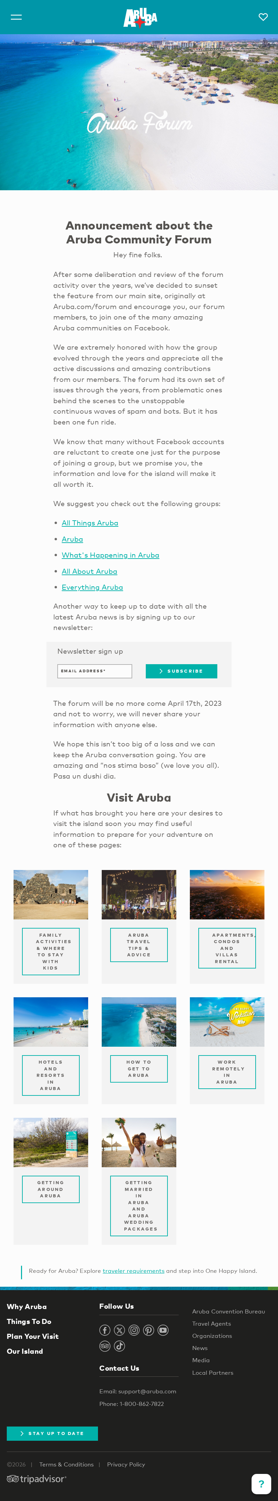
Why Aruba (27, 1306)
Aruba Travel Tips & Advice (139, 945)
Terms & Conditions (66, 1464)
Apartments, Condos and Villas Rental (234, 948)
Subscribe (185, 671)
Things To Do (29, 1321)
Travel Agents (211, 1323)
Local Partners (212, 1372)
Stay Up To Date (56, 1433)
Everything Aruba (92, 587)
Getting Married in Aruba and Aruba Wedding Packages (141, 1206)
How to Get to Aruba (139, 1068)
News (199, 1347)
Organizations (212, 1335)
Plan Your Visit (33, 1336)
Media (201, 1360)
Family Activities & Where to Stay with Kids (54, 951)
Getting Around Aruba (51, 1189)
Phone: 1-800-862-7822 (131, 1403)
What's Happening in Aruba (110, 554)
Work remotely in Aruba (228, 1072)
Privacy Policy (126, 1464)
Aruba (72, 539)
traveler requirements (133, 1270)
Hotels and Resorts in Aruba (51, 1075)
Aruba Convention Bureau (228, 1311)
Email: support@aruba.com (137, 1391)
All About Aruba (89, 571)
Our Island (25, 1351)
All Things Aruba (90, 522)
